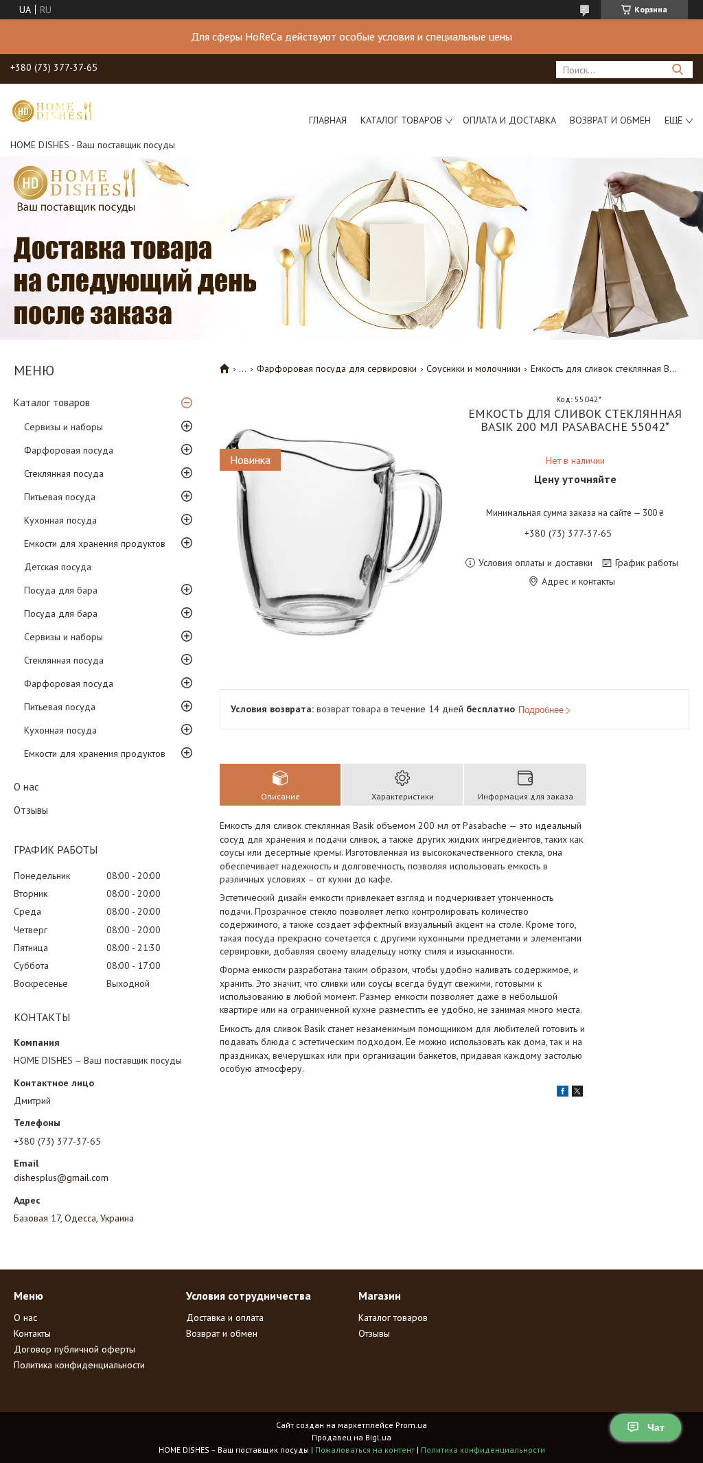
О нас (26, 786)
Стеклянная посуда (64, 473)
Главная (328, 120)
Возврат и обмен (610, 120)
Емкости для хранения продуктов (94, 543)
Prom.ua (411, 1425)
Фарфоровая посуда (68, 450)
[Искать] (677, 69)
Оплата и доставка (509, 120)
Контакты (32, 1333)
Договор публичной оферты (74, 1349)
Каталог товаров (401, 120)
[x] (577, 1093)
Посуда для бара (60, 590)
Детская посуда (57, 567)
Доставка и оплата (225, 1317)
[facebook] (562, 1093)
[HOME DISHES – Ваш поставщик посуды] (51, 110)
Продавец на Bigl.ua (351, 1437)
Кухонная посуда (60, 520)
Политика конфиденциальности (79, 1365)
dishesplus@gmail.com (61, 1177)
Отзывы (31, 810)
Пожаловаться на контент (365, 1449)
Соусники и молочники (473, 368)
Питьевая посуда (59, 497)
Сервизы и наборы (63, 427)
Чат (656, 1427)
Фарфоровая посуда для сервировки (337, 368)
